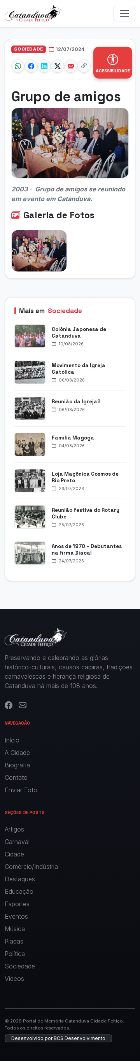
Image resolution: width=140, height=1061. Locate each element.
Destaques (20, 879)
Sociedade (20, 966)
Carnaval (17, 842)
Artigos (14, 829)
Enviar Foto (21, 790)
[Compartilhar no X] (57, 66)
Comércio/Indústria (31, 866)
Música (15, 929)
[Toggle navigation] (124, 13)
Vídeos (14, 978)
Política (15, 954)
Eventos (16, 916)
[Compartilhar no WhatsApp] (17, 66)
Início (12, 740)
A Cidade (17, 752)
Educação (19, 891)
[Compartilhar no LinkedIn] (44, 66)
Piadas (14, 941)
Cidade (14, 854)
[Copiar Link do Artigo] (84, 66)
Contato (16, 777)
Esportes (17, 904)
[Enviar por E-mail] (70, 66)
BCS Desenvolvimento (79, 1038)
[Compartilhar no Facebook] (31, 66)
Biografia (17, 765)
